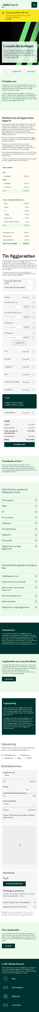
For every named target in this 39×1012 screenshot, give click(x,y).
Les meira (8, 19)
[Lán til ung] (9, 682)
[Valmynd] (34, 5)
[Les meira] (8, 948)
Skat (25, 644)
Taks (22, 644)
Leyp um (4, 67)
